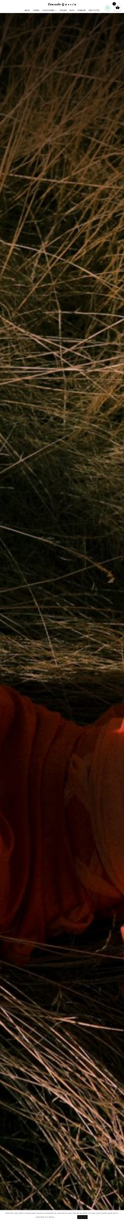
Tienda (36, 10)
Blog (72, 10)
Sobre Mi (81, 10)
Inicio (27, 10)
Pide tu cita (94, 10)
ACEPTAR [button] (82, 1217)
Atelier (63, 10)
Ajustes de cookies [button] (65, 1217)
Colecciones (48, 10)
